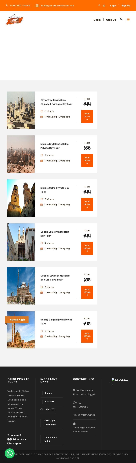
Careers (49, 401)
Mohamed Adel (68, 458)
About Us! (50, 409)
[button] (10, 453)
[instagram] (104, 5)
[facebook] (99, 5)
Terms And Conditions (49, 422)
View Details (87, 116)
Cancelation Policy (50, 438)
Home (48, 393)
